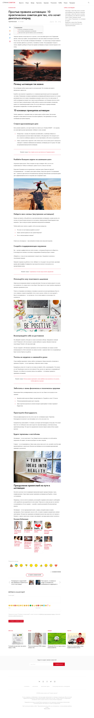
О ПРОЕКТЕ (26, 686)
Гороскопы (39, 3)
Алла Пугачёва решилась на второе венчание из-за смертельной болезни (73, 24)
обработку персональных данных (47, 614)
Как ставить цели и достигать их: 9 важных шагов (41, 152)
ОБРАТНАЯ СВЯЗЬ (45, 686)
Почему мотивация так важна (26, 29)
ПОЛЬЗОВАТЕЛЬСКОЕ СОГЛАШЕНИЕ (61, 686)
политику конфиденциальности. (15, 616)
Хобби (60, 3)
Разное (65, 3)
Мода (27, 3)
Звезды (32, 3)
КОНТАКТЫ (35, 686)
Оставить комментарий (34, 574)
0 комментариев (56, 571)
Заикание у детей (77, 17)
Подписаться (59, 664)
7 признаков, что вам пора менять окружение (41, 271)
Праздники (72, 3)
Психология (53, 3)
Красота (21, 3)
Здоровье (46, 3)
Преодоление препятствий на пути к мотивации (30, 32)
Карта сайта (47, 708)
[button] (9, 582)
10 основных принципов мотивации (27, 31)
